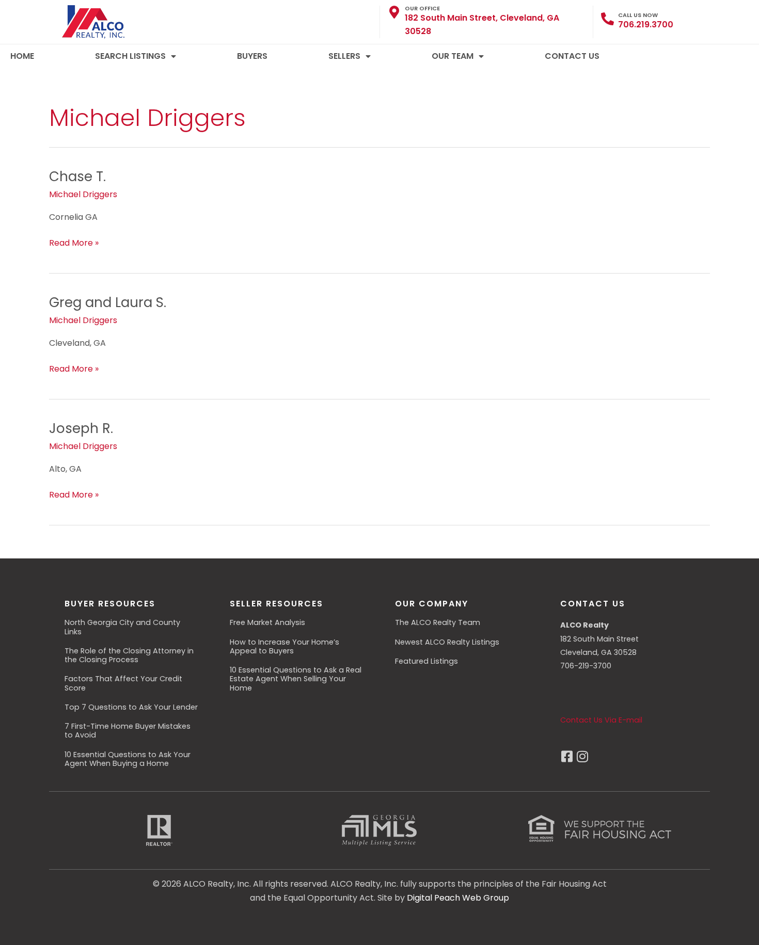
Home (22, 56)
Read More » (74, 242)
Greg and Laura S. (107, 302)
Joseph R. (81, 428)
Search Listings (130, 56)
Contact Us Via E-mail (601, 720)
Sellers (344, 56)
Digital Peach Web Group (458, 898)
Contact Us (572, 56)
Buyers (252, 56)
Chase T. (77, 176)
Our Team (452, 56)
